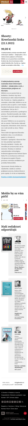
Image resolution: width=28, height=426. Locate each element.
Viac (22, 65)
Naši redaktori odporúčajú (11, 228)
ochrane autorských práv (18, 419)
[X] (15, 402)
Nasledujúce (25, 17)
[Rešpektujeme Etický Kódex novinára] (10, 413)
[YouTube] (5, 402)
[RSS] (22, 402)
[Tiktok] (20, 402)
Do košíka (16, 71)
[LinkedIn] (17, 402)
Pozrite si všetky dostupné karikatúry (13, 177)
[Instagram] (2, 402)
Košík (23, 1)
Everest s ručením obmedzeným (20, 366)
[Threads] (12, 402)
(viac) (16, 363)
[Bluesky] (10, 402)
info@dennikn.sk (19, 382)
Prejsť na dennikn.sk (19, 2)
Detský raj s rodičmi (18, 314)
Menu (26, 2)
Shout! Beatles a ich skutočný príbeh (19, 268)
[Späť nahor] (25, 413)
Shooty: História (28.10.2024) (16, 206)
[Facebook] (7, 402)
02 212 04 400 (18, 384)
